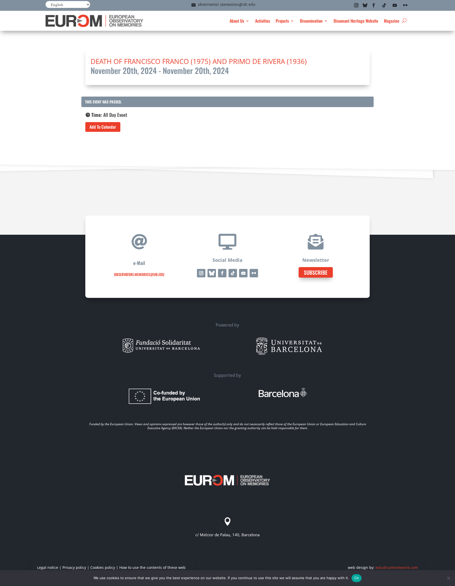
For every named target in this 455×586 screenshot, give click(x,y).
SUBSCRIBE (316, 272)
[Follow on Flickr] (405, 5)
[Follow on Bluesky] (365, 5)
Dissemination (311, 21)
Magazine (391, 21)
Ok (356, 578)
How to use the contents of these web (152, 567)
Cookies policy (102, 567)
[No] (448, 578)
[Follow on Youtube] (394, 5)
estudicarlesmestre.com (396, 567)
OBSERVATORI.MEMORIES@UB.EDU (139, 274)
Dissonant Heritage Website (356, 21)
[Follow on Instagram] (356, 5)
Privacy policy (74, 567)
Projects (282, 21)
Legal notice (47, 567)
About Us (237, 21)
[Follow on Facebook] (373, 5)
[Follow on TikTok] (384, 5)
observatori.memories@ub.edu (226, 5)
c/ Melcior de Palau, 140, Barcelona (227, 534)
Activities (262, 21)
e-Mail (139, 262)
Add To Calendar (103, 127)
